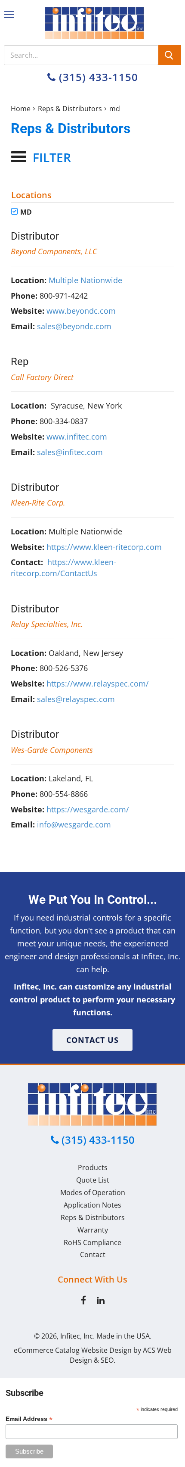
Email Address (29, 1419)
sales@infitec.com (70, 452)
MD (25, 212)
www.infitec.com (76, 436)
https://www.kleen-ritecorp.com (104, 547)
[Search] (169, 55)
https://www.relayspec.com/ (97, 683)
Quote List (92, 1180)
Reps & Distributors (70, 108)
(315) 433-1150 (97, 77)
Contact (92, 1254)
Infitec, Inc (76, 1336)
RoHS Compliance (92, 1242)
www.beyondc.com (81, 311)
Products (93, 1167)
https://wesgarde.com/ (87, 809)
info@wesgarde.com (74, 824)
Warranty (92, 1230)
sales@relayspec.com (76, 699)
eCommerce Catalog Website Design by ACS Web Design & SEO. (93, 1355)
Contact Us (92, 1040)
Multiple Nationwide (85, 280)
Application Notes (92, 1205)
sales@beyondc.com (74, 326)
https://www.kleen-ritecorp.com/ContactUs (63, 567)
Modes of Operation (92, 1192)
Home (21, 108)
